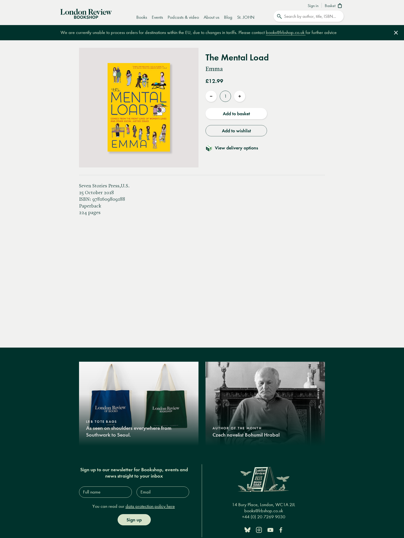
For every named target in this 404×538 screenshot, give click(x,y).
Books (141, 17)
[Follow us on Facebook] (281, 529)
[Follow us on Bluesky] (247, 529)
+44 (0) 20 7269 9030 (263, 516)
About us (211, 17)
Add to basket (236, 113)
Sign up (134, 520)
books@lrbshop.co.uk (286, 32)
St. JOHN (245, 17)
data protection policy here (150, 506)
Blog (228, 17)
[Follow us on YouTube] (270, 529)
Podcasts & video (183, 17)
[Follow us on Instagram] (259, 529)
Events (157, 17)
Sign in (313, 6)
